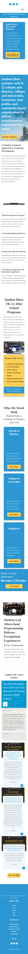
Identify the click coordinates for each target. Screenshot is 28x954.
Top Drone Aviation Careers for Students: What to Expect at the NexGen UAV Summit (13, 812)
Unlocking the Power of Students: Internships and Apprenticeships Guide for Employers (14, 853)
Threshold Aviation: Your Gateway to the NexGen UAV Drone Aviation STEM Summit (14, 711)
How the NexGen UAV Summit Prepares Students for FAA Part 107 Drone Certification (13, 765)
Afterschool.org (15, 329)
